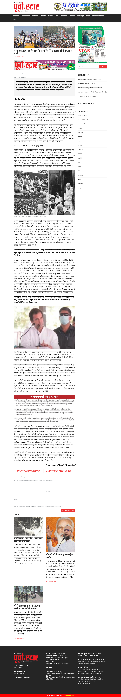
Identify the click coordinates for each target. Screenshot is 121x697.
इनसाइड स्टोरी (26, 16)
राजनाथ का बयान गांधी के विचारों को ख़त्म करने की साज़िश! (92, 92)
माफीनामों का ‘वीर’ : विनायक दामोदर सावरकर (28, 540)
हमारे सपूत (80, 16)
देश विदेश (50, 16)
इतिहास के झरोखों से (98, 16)
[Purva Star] (81, 6)
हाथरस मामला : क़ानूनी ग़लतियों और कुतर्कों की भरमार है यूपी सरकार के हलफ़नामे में (29, 471)
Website (16, 499)
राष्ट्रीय (79, 167)
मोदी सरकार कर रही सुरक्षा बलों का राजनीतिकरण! (27, 607)
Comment (17, 484)
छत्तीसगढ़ (80, 137)
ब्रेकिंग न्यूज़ (80, 149)
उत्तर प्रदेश (80, 128)
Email (48, 492)
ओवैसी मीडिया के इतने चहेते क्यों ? (59, 556)
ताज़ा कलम (64, 16)
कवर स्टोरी (16, 16)
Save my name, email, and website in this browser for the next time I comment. (38, 506)
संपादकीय (35, 16)
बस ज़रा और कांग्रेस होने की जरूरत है (87, 96)
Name (48, 484)
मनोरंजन (72, 16)
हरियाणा (80, 188)
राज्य (57, 16)
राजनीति (43, 16)
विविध (14, 20)
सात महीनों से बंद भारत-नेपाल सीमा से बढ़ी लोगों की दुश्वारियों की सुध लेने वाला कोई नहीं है (58, 471)
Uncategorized (82, 115)
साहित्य (88, 16)
